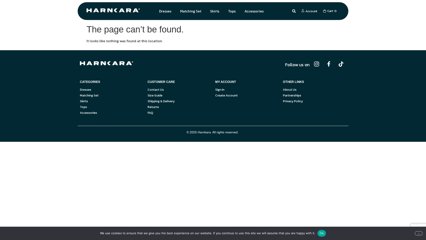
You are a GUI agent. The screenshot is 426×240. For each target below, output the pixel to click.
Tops (232, 11)
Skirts (214, 11)
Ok (322, 233)
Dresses (165, 11)
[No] (419, 233)
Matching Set (190, 11)
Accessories (254, 11)
